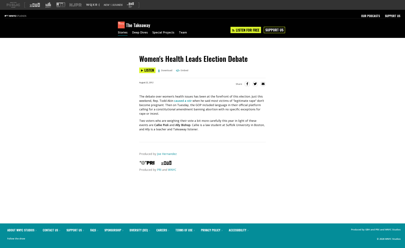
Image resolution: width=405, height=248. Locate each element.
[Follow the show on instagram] (41, 237)
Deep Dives (140, 32)
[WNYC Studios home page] (19, 15)
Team (183, 32)
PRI (159, 170)
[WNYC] (166, 164)
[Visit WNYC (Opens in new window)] (35, 5)
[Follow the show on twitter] (35, 237)
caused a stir (183, 101)
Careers (161, 230)
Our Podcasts (370, 16)
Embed (184, 70)
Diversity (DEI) (139, 230)
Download (166, 70)
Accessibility (237, 230)
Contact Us (50, 230)
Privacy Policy (210, 230)
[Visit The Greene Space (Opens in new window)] (130, 5)
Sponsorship (112, 230)
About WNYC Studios (20, 230)
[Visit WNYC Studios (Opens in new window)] (60, 5)
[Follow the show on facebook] (29, 237)
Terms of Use (184, 230)
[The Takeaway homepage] (122, 25)
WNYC (172, 170)
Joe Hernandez (167, 154)
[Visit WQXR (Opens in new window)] (93, 5)
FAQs (93, 230)
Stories (123, 32)
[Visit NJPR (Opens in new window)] (75, 5)
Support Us (392, 16)
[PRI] (147, 164)
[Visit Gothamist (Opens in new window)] (48, 5)
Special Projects (163, 32)
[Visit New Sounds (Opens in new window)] (113, 5)
